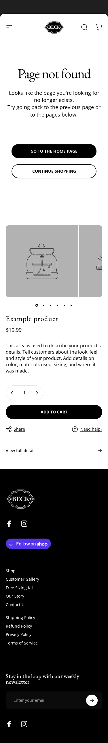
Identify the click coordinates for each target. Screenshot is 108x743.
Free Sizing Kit (19, 587)
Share (19, 429)
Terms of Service (22, 643)
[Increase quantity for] (37, 393)
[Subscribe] (92, 700)
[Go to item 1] (36, 305)
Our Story (15, 596)
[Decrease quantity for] (12, 393)
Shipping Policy (20, 617)
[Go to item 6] (71, 305)
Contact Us (16, 604)
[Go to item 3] (50, 305)
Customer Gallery (22, 579)
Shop (11, 570)
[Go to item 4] (57, 305)
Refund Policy (19, 626)
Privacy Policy (18, 634)
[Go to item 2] (43, 305)
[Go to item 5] (64, 305)
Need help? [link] (91, 429)
